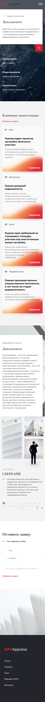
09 (13, 506)
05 (35, 503)
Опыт (6, 673)
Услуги (7, 661)
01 (16, 421)
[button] (42, 421)
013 (32, 506)
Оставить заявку (10, 576)
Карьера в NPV (11, 679)
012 (27, 506)
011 (23, 506)
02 (27, 421)
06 (39, 503)
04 (30, 503)
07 (5, 506)
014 (37, 506)
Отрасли (8, 667)
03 (26, 503)
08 (9, 506)
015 (21, 508)
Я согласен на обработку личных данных (22, 568)
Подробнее (34, 168)
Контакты (8, 685)
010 (18, 506)
